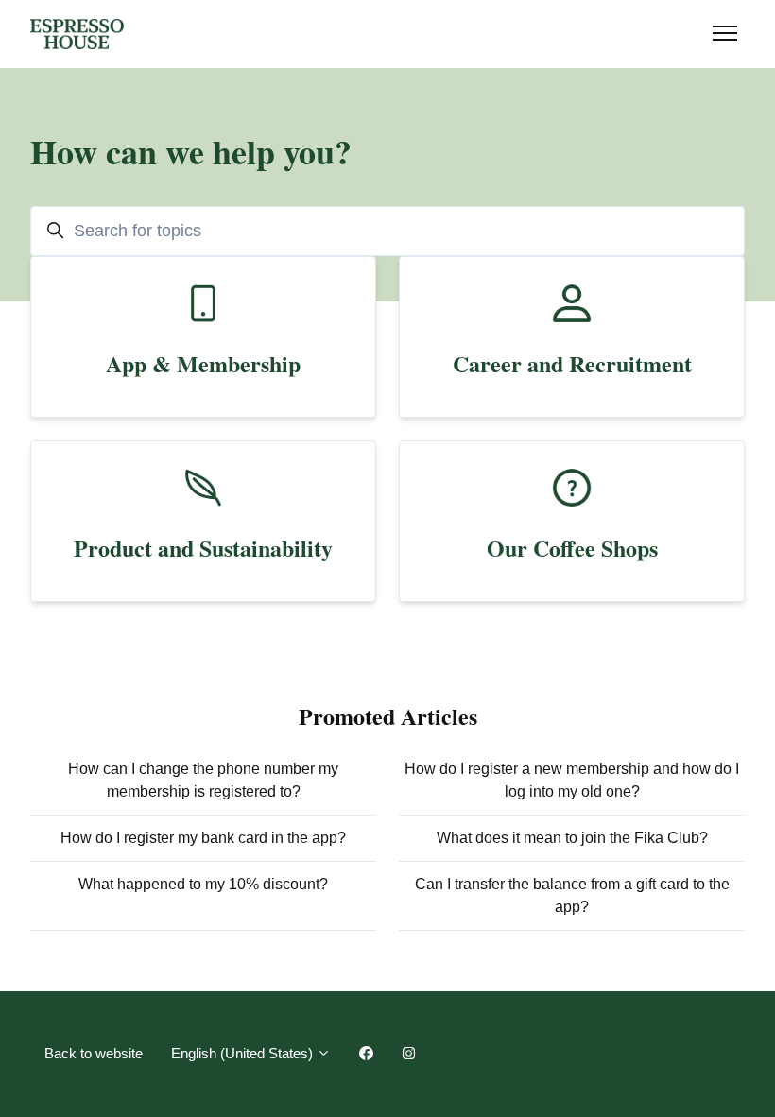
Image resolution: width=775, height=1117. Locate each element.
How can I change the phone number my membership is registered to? (203, 780)
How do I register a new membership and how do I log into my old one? (572, 780)
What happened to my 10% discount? (203, 884)
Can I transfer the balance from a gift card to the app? (572, 895)
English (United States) (244, 1053)
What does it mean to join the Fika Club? (572, 838)
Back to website (93, 1053)
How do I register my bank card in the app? (203, 838)
